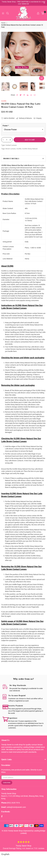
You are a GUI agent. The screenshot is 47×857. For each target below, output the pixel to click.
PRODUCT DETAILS (11, 159)
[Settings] (38, 13)
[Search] (7, 13)
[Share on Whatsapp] (31, 95)
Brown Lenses (11, 149)
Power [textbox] (6, 126)
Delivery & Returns (25, 118)
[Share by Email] (35, 95)
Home (3, 23)
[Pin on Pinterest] (24, 95)
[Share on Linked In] (28, 95)
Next (44, 57)
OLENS (3, 101)
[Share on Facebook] (17, 95)
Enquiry (38, 118)
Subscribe (6, 783)
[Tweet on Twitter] (21, 95)
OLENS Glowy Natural (29, 149)
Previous (3, 57)
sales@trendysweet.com (16, 807)
